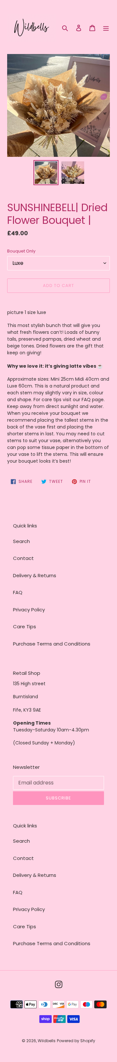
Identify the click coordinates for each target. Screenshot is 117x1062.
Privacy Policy (29, 609)
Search (21, 541)
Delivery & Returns (34, 575)
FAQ (17, 592)
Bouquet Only (21, 251)
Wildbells (47, 1040)
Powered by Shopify (76, 1040)
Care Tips (24, 626)
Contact (23, 558)
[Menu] (106, 28)
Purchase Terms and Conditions (51, 643)
